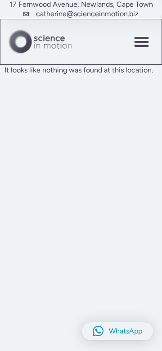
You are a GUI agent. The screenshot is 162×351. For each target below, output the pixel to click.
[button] (142, 42)
